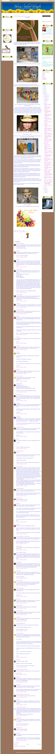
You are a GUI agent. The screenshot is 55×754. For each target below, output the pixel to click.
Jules (17, 403)
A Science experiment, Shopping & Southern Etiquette (47, 136)
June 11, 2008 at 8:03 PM (21, 292)
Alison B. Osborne (19, 243)
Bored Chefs (46, 143)
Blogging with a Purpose (48, 139)
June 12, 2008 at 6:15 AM (21, 448)
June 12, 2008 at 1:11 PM (21, 608)
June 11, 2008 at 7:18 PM (21, 257)
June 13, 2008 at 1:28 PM (21, 704)
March (45, 189)
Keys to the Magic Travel (20, 552)
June (45, 103)
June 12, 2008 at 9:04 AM (21, 543)
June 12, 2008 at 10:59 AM (21, 585)
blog (18, 168)
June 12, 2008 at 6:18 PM (21, 657)
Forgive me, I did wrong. (48, 169)
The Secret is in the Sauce (48, 181)
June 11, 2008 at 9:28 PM (21, 343)
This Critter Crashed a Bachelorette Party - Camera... (47, 112)
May (45, 186)
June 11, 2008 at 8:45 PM (21, 313)
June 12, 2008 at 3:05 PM (21, 621)
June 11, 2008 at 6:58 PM (21, 248)
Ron (17, 352)
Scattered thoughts (47, 158)
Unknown (17, 570)
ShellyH (17, 617)
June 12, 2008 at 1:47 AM (21, 424)
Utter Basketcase (19, 488)
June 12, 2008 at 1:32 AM (21, 413)
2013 (44, 86)
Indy (17, 259)
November (46, 96)
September (46, 99)
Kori (17, 699)
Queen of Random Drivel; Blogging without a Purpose (48, 115)
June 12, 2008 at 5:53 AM (21, 436)
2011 (44, 89)
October (45, 97)
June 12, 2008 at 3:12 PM (21, 630)
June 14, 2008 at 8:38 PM (21, 740)
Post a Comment (16, 742)
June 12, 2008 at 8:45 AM (21, 521)
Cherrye (17, 684)
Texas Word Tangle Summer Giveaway (22, 16)
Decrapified (45, 109)
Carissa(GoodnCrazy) (19, 623)
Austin (36, 168)
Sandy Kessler (18, 580)
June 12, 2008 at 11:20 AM (21, 596)
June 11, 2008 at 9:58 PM (21, 373)
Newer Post (15, 744)
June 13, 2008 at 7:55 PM (21, 715)
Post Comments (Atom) (22, 746)
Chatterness (18, 727)
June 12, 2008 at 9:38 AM (21, 559)
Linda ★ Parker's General (20, 707)
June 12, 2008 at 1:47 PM (21, 614)
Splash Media (44, 78)
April (45, 188)
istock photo (44, 79)
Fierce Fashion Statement (48, 179)
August (45, 100)
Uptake (35, 160)
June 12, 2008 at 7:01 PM (21, 674)
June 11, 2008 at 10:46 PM (21, 381)
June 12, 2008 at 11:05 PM (21, 682)
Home (28, 744)
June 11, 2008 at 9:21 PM (21, 334)
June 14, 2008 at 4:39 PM (21, 730)
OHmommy (18, 498)
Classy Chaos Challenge (48, 140)
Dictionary (43, 74)
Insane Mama (18, 294)
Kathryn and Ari (18, 610)
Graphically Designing (31, 752)
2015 (44, 85)
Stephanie (17, 562)
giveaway (23, 231)
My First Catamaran (47, 163)
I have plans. (46, 120)
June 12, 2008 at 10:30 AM (21, 578)
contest (20, 231)
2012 (44, 88)
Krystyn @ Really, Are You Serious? (22, 536)
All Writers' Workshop (45, 72)
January (45, 192)
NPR (43, 75)
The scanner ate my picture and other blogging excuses (48, 155)
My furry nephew (46, 141)
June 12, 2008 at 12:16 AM (21, 400)
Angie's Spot (18, 383)
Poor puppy (46, 124)
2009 (44, 92)
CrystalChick (18, 269)
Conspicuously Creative (47, 121)
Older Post (39, 744)
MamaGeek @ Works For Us (20, 669)
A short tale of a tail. (47, 144)
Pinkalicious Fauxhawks (48, 162)
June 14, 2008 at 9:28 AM (21, 725)
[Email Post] (23, 230)
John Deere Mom (19, 309)
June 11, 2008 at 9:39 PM (21, 367)
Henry (17, 303)
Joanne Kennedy (18, 633)
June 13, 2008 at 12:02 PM (21, 697)
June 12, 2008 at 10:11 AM (21, 568)
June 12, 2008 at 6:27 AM (21, 495)
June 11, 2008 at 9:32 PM (21, 349)
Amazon (43, 73)
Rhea (17, 316)
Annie (18, 231)
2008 (44, 93)
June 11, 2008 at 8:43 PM (21, 307)
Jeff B (17, 659)
